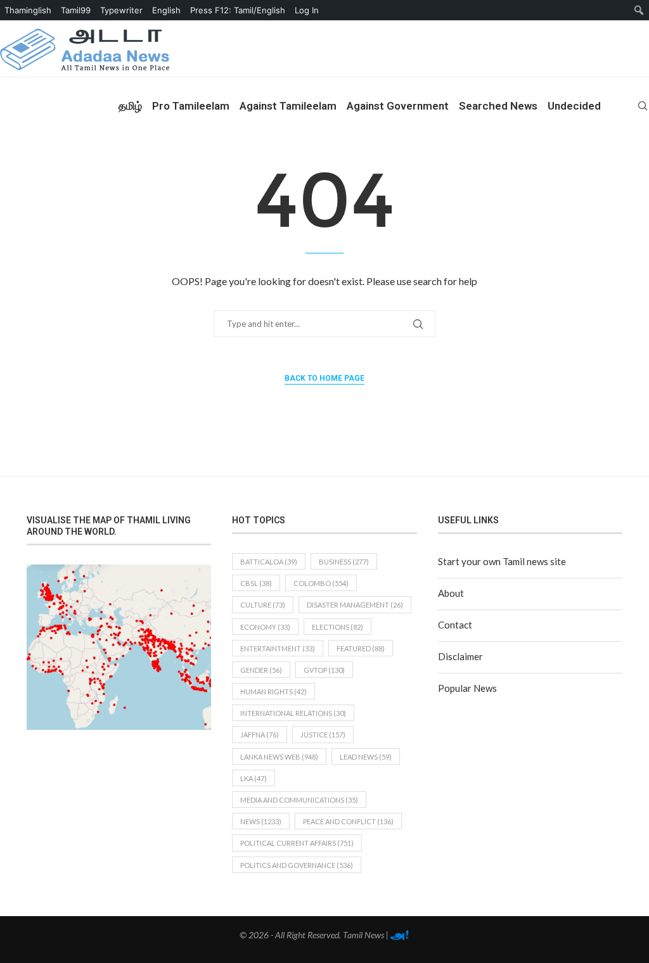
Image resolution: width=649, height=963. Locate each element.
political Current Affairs (297, 843)
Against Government (398, 105)
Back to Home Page (324, 378)
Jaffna (259, 734)
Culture (262, 605)
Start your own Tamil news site (502, 561)
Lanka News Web (279, 757)
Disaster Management (355, 605)
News (260, 821)
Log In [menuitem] (307, 10)
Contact (455, 624)
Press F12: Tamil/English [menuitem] (237, 10)
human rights (273, 691)
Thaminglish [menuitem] (27, 10)
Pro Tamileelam (190, 105)
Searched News (498, 105)
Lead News (366, 757)
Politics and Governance (296, 865)
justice (322, 734)
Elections (337, 627)
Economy (265, 627)
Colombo (321, 583)
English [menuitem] (166, 10)
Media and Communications (299, 800)
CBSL (256, 583)
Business (344, 562)
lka (253, 778)
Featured (361, 648)
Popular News (467, 688)
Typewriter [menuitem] (121, 10)
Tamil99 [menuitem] (76, 10)
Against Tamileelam (288, 105)
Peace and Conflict (348, 821)
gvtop (324, 670)
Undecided (574, 105)
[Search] (642, 106)
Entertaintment (277, 648)
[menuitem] (639, 10)
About (451, 593)
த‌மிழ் (130, 105)
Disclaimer (460, 656)
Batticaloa (268, 562)
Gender (261, 670)
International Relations (293, 713)
